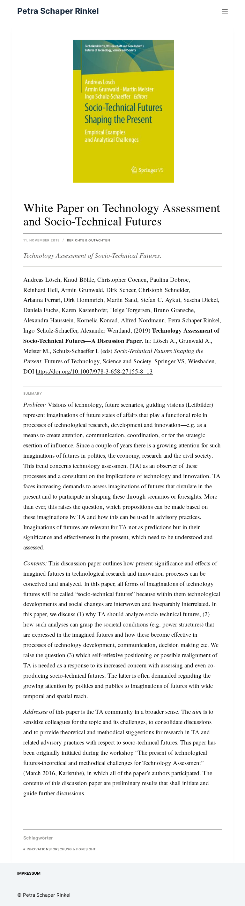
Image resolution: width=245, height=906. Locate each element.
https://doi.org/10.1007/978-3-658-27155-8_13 (94, 371)
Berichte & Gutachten (88, 240)
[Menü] (225, 11)
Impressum (29, 873)
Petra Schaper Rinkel (58, 11)
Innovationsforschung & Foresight (59, 849)
